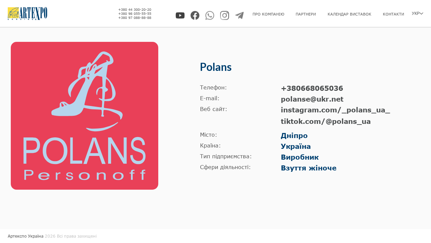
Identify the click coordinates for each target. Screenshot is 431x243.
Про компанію (268, 14)
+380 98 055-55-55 (134, 13)
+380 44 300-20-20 (134, 9)
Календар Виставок (349, 14)
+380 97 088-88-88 (134, 18)
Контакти (393, 14)
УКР (416, 13)
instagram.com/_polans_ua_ (335, 110)
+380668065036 (312, 88)
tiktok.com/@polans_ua (326, 121)
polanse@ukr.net (312, 99)
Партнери (306, 14)
